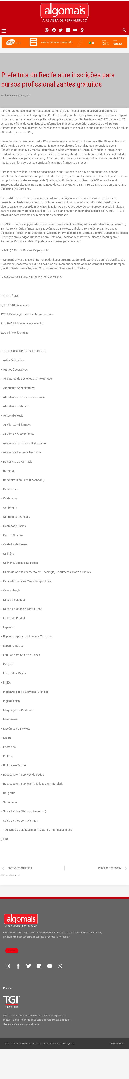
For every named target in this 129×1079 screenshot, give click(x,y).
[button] (4, 31)
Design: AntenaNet (117, 1043)
